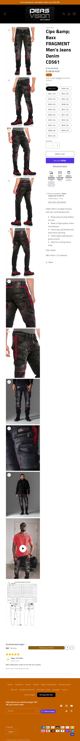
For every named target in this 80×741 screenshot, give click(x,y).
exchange (56, 689)
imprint (28, 684)
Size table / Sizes (43, 689)
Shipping (59, 78)
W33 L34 (65, 120)
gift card (14, 689)
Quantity (49, 141)
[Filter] (67, 648)
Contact (36, 684)
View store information (57, 202)
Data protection (65, 684)
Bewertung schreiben (46, 648)
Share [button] (51, 262)
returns (64, 689)
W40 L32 (52, 109)
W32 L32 (65, 93)
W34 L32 (65, 99)
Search (10, 684)
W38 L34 (52, 130)
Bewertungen (30, 694)
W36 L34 (65, 125)
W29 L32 (52, 88)
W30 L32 (65, 88)
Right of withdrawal (48, 684)
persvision (14, 740)
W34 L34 (52, 125)
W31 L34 (65, 115)
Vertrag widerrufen (46, 695)
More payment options (60, 166)
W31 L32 (52, 93)
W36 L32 (52, 104)
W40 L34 (65, 130)
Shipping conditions (27, 689)
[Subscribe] (36, 711)
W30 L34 (52, 115)
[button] (5, 14)
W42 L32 (65, 109)
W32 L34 (52, 120)
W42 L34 (52, 136)
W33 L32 (52, 99)
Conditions (19, 684)
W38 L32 (65, 104)
